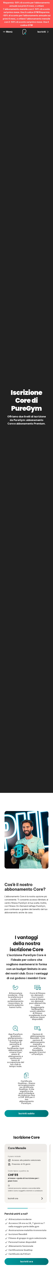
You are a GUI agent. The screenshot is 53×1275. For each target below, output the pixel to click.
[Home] (24, 31)
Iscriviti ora (26, 1261)
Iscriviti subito (26, 1113)
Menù (9, 31)
